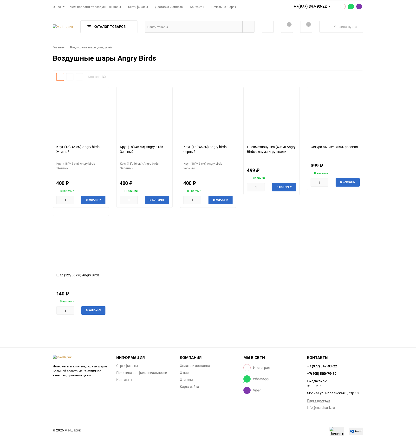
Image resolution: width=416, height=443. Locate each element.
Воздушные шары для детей (91, 47)
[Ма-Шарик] (81, 357)
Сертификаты (138, 7)
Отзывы (186, 379)
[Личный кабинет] (268, 27)
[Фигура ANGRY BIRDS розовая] (335, 113)
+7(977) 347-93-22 (310, 6)
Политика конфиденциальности (141, 372)
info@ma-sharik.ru (321, 407)
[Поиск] (248, 27)
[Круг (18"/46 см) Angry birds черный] (208, 113)
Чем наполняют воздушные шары (95, 7)
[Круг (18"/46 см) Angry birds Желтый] (81, 113)
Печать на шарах (223, 7)
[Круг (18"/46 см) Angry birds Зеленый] (144, 113)
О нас (57, 7)
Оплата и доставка (195, 365)
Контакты (197, 7)
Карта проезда (318, 400)
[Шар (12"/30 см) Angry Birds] (81, 242)
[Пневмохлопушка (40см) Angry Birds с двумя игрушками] (271, 113)
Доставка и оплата (169, 7)
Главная (59, 47)
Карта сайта (189, 386)
